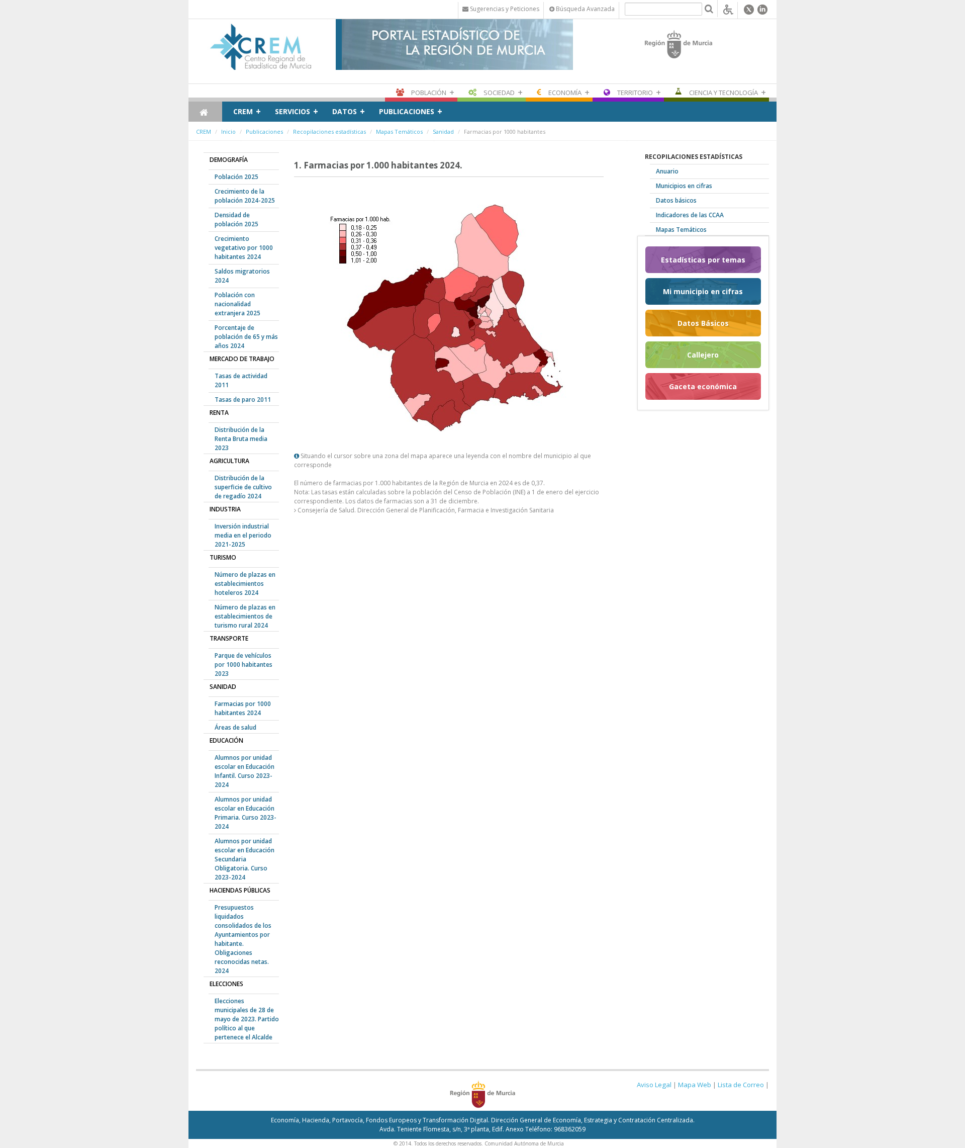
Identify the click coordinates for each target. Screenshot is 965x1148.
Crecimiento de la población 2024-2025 (245, 196)
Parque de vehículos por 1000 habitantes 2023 (243, 664)
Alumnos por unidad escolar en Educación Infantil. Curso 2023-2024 (244, 771)
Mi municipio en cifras (703, 291)
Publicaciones (406, 111)
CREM (243, 111)
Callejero (703, 355)
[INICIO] (205, 112)
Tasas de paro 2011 (243, 399)
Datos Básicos (703, 323)
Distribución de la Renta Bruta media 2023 (241, 438)
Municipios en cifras (684, 186)
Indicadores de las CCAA (690, 215)
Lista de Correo (741, 1084)
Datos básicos (676, 200)
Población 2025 (236, 176)
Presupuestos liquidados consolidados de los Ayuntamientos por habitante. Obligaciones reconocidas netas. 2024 (243, 939)
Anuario (667, 171)
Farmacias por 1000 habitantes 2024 (243, 708)
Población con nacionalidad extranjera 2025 (237, 304)
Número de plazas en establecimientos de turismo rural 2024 (245, 616)
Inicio (228, 131)
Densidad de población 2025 (236, 219)
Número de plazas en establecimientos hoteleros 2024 (245, 583)
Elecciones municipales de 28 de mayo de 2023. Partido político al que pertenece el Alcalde (247, 1019)
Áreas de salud (235, 727)
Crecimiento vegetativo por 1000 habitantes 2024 (244, 247)
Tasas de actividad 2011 (241, 380)
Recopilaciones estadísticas (329, 131)
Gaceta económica (703, 386)
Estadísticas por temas (703, 259)
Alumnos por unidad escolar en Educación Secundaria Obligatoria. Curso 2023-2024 (244, 859)
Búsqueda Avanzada (584, 9)
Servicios (292, 111)
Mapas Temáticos (399, 131)
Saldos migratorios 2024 (242, 276)
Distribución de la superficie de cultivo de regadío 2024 (243, 487)
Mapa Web (694, 1084)
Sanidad (443, 131)
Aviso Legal (654, 1084)
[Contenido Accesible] (728, 9)
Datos (344, 111)
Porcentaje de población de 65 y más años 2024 (246, 336)
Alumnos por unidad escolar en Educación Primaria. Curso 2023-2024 (245, 813)
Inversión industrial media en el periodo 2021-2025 (243, 535)
